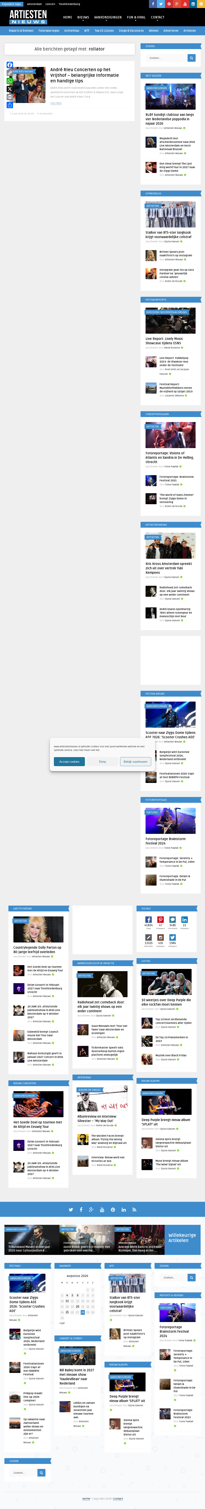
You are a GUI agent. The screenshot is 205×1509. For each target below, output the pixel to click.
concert (50, 4)
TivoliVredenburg (69, 4)
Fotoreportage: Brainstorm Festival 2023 (183, 1414)
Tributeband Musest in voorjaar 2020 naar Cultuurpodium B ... (29, 1248)
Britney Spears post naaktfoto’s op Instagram (134, 1334)
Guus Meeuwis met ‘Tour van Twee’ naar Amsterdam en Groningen (109, 1029)
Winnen (153, 30)
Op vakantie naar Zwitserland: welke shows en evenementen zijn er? (34, 1426)
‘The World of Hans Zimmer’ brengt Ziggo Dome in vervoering (177, 498)
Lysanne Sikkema (174, 395)
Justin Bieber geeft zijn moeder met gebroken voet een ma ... (86, 1248)
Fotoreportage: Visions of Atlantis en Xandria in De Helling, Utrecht (170, 457)
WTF (86, 30)
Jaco (10, 1243)
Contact (118, 1498)
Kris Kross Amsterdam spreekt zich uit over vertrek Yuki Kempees (169, 568)
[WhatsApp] (10, 81)
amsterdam (34, 4)
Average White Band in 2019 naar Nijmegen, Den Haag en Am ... (140, 1248)
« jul (61, 1323)
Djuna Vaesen (171, 241)
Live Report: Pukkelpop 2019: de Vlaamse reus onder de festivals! (174, 362)
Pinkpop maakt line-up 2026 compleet (32, 1397)
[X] (10, 89)
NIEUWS (83, 17)
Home (86, 1498)
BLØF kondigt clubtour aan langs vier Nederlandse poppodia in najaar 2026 (170, 119)
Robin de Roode (173, 281)
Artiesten (190, 30)
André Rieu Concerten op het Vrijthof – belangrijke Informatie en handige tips (84, 75)
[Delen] (10, 105)
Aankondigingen (157, 88)
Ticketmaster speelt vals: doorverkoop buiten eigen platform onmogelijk (107, 1051)
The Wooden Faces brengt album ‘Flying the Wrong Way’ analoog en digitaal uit (109, 1139)
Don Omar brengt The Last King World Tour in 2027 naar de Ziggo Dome (177, 167)
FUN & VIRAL (136, 17)
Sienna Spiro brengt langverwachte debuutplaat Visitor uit (173, 1143)
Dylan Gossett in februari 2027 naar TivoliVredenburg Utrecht (44, 988)
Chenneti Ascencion (74, 1243)
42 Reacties (46, 113)
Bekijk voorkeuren (135, 761)
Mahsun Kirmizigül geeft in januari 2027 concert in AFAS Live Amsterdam (45, 1057)
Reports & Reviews (21, 30)
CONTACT (157, 17)
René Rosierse (172, 347)
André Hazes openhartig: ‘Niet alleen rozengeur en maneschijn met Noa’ (176, 613)
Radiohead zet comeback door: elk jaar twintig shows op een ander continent (177, 591)
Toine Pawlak (171, 466)
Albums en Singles (89, 1090)
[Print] (10, 97)
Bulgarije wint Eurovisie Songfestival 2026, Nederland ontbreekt (174, 755)
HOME (67, 17)
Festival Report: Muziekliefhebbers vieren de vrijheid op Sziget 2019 (176, 388)
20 (77, 1306)
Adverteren (171, 30)
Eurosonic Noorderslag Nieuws (167, 312)
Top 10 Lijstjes (104, 30)
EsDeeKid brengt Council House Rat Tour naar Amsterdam (42, 1035)
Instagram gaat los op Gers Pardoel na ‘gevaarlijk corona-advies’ (177, 273)
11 (67, 1301)
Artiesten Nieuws (173, 128)
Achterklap (71, 30)
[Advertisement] (171, 661)
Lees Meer (56, 103)
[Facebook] (10, 65)
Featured (152, 812)
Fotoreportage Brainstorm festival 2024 (174, 1331)
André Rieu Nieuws (21, 71)
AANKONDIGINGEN (108, 17)
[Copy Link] (10, 73)
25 (67, 1312)
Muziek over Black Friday (171, 1055)
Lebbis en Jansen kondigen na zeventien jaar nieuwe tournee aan (84, 1410)
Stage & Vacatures (131, 30)
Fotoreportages (49, 30)
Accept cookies (69, 761)
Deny (102, 761)
